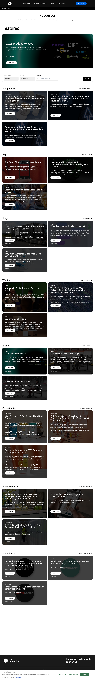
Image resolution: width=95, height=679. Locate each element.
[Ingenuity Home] (10, 3)
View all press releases (84, 486)
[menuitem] (26, 3)
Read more (13, 63)
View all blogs (86, 218)
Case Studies (61, 3)
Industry (22, 75)
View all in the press (84, 553)
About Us (53, 3)
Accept (84, 674)
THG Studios (44, 3)
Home (4, 8)
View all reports (86, 154)
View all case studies (84, 408)
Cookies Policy (17, 677)
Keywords (38, 75)
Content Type (7, 75)
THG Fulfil (36, 3)
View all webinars (85, 280)
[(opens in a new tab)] (67, 662)
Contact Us (81, 3)
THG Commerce (27, 3)
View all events (86, 345)
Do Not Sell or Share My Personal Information (67, 674)
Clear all (87, 78)
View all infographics (84, 88)
